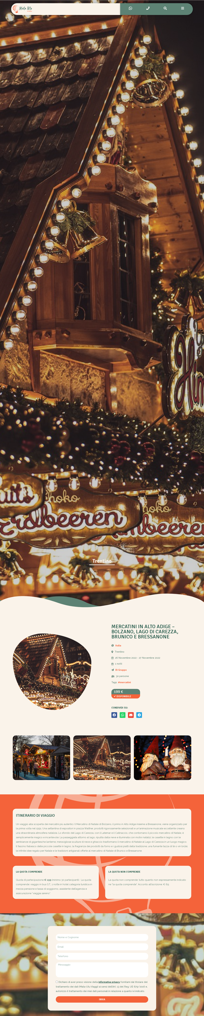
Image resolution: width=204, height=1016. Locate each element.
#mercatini (124, 682)
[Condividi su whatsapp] (122, 715)
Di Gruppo (121, 670)
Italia (118, 645)
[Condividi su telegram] (139, 715)
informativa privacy (109, 982)
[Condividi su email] (131, 715)
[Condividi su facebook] (114, 715)
